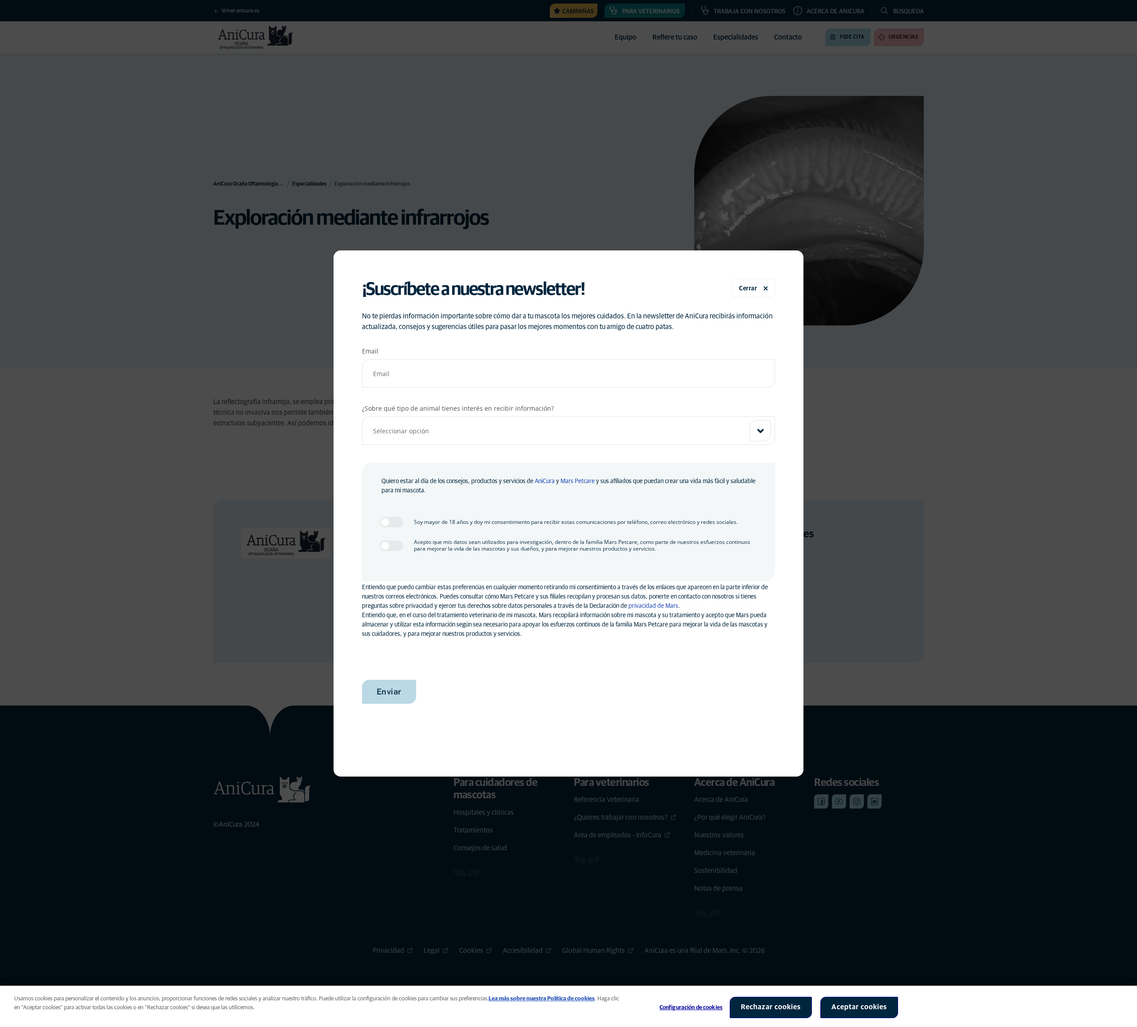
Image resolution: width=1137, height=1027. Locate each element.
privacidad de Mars (653, 606)
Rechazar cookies (771, 1007)
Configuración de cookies (691, 1008)
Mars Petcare (578, 481)
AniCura (545, 481)
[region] (568, 1006)
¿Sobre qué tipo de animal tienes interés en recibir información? (458, 408)
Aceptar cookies (859, 1007)
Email (370, 351)
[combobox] (568, 430)
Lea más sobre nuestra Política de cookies (542, 999)
